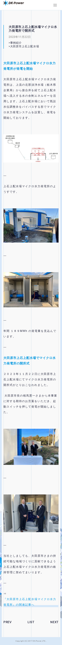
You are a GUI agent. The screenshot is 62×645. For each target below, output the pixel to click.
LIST (31, 622)
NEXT (54, 622)
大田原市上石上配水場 (27, 46)
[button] (55, 5)
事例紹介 (16, 42)
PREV (7, 622)
